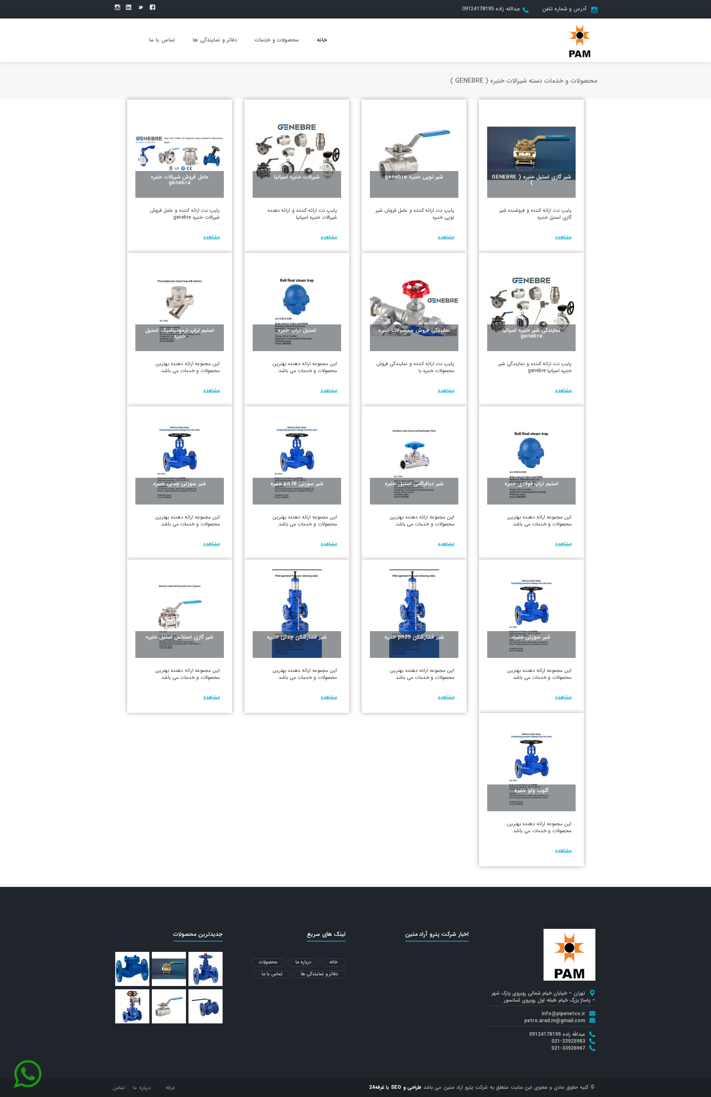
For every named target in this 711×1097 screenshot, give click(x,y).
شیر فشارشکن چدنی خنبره (296, 637)
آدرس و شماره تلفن (564, 9)
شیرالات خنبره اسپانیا (297, 177)
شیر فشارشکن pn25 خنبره (414, 637)
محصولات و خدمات (277, 40)
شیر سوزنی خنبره (531, 637)
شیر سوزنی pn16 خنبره (297, 483)
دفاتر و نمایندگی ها (215, 40)
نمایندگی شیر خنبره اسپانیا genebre (531, 333)
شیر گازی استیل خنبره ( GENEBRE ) (531, 180)
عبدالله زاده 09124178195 (491, 9)
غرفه (170, 1088)
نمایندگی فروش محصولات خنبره (414, 330)
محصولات (268, 962)
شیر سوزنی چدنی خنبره (179, 483)
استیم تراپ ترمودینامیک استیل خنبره (179, 333)
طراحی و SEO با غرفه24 (395, 1087)
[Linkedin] (128, 8)
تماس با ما (162, 40)
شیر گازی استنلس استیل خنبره (180, 637)
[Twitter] (140, 8)
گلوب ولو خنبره (531, 790)
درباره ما (303, 962)
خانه (322, 40)
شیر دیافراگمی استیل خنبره (414, 483)
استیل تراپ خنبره (297, 330)
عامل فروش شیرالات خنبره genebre (180, 180)
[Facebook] (152, 8)
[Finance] (579, 39)
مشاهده (563, 237)
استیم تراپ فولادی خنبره (531, 483)
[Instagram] (117, 8)
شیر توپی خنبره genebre (414, 177)
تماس (119, 1088)
